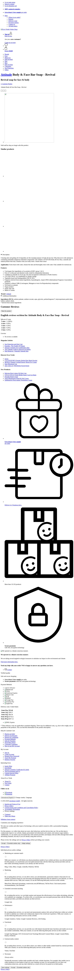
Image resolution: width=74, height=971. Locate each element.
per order (16, 12)
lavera (6, 359)
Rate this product (6, 311)
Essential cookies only (13, 843)
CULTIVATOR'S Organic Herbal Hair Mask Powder (21, 360)
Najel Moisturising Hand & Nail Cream (17, 378)
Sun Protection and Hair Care (14, 344)
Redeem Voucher (10, 759)
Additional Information (9, 296)
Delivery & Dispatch (11, 735)
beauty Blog (8, 766)
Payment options (13, 22)
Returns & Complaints (11, 737)
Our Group (8, 783)
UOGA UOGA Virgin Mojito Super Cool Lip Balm (20, 375)
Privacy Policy (9, 806)
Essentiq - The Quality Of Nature (15, 346)
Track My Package (10, 758)
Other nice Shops (10, 816)
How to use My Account (12, 746)
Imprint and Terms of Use (12, 804)
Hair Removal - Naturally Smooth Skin (16, 351)
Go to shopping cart (11, 6)
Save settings (5, 967)
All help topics (12, 26)
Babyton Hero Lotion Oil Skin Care (15, 373)
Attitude (6, 74)
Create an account (10, 42)
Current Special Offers (11, 773)
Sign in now (8, 36)
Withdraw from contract (8, 819)
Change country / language (23, 797)
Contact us (11, 24)
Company (8, 814)
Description (5, 254)
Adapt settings (26, 843)
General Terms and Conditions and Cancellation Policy (21, 807)
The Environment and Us (12, 771)
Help (6, 15)
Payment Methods (10, 739)
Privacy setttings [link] (10, 811)
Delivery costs (12, 21)
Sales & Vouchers (10, 741)
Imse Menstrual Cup (11, 364)
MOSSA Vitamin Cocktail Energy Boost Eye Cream (21, 362)
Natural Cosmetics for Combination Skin (17, 348)
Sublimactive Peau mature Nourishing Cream (18, 380)
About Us (8, 781)
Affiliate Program (10, 775)
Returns (10, 19)
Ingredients (8, 768)
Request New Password (12, 756)
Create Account (9, 754)
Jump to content (9, 4)
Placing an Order (10, 734)
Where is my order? (14, 17)
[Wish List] (6, 46)
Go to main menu (10, 2)
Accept (3, 843)
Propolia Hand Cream (11, 377)
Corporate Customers (11, 744)
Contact (7, 785)
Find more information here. (9, 662)
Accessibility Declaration (12, 809)
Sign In (7, 752)
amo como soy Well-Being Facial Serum (17, 366)
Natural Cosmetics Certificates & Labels (17, 769)
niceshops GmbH (14, 801)
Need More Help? (10, 742)
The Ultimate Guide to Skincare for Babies (18, 349)
